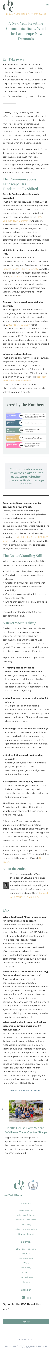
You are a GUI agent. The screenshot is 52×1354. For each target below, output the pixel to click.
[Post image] (26, 1111)
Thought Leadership (16, 14)
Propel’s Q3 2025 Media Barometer (21, 269)
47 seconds (17, 276)
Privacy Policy (26, 1339)
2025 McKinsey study (18, 325)
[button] (47, 6)
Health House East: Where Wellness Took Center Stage (26, 1130)
